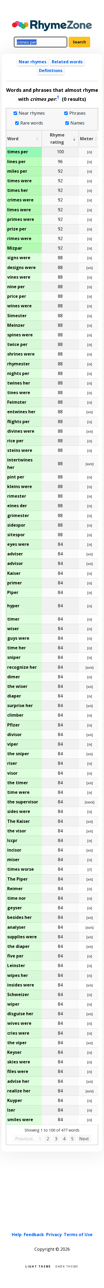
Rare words (31, 123)
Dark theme (67, 1266)
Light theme (38, 1266)
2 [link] (48, 1139)
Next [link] (84, 1139)
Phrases (77, 113)
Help (17, 1234)
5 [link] (72, 1139)
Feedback (34, 1234)
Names (77, 123)
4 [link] (64, 1139)
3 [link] (56, 1139)
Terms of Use (78, 1234)
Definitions (50, 70)
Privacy (54, 1234)
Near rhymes (32, 113)
